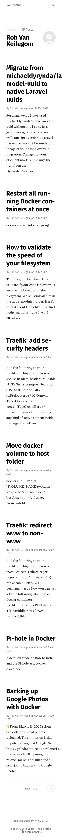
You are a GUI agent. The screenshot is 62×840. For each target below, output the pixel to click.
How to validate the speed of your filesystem (28, 255)
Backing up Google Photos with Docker (27, 699)
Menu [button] (17, 5)
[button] (52, 5)
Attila (48, 828)
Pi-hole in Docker (30, 638)
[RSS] (47, 821)
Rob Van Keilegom (20, 108)
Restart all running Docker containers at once (30, 201)
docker (38, 357)
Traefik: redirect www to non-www (29, 533)
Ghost (31, 828)
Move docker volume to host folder (27, 453)
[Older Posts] (51, 788)
